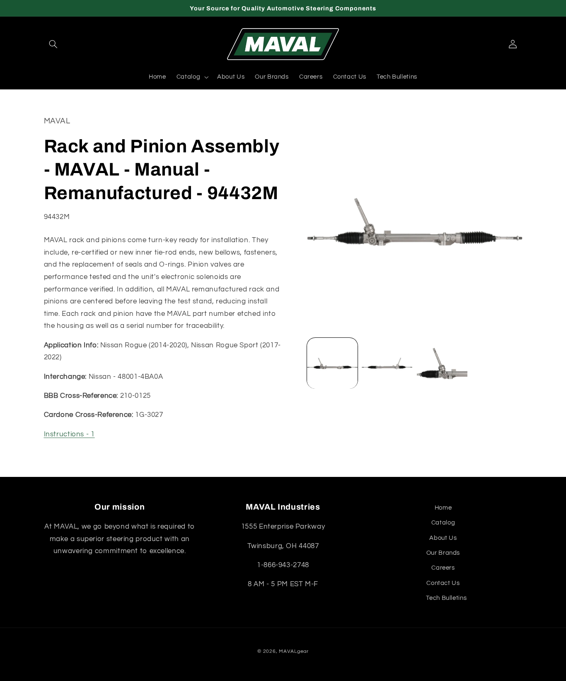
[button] (53, 44)
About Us (443, 538)
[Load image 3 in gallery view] (442, 363)
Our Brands (443, 553)
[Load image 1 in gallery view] (332, 363)
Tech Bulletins (446, 598)
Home (443, 508)
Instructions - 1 (69, 434)
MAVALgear (294, 651)
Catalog (443, 523)
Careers (443, 568)
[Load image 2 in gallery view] (387, 363)
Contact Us (443, 583)
